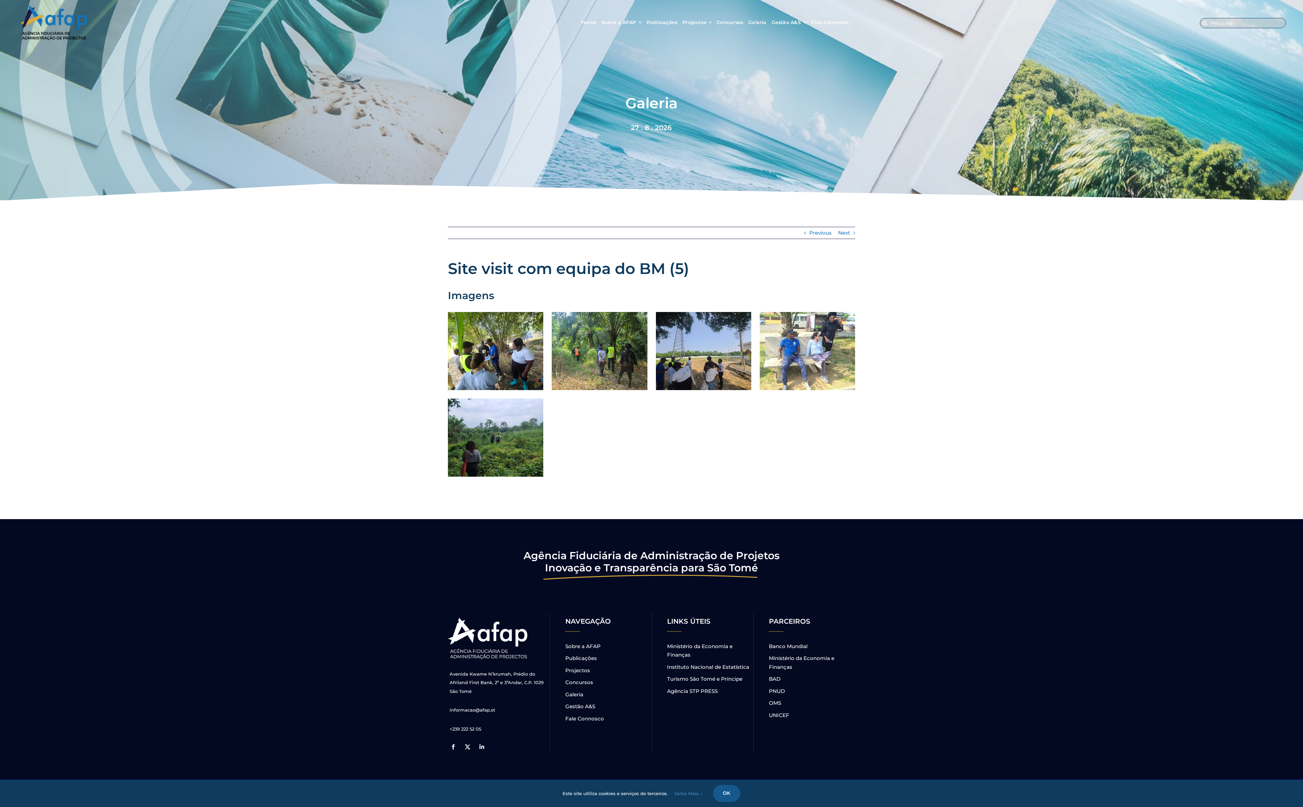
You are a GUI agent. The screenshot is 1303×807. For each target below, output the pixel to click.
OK (726, 793)
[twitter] (467, 746)
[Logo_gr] (488, 619)
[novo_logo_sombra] (54, 8)
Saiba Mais (687, 793)
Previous (820, 233)
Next (844, 233)
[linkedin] (481, 746)
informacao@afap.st (472, 710)
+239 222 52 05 (465, 729)
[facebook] (453, 746)
